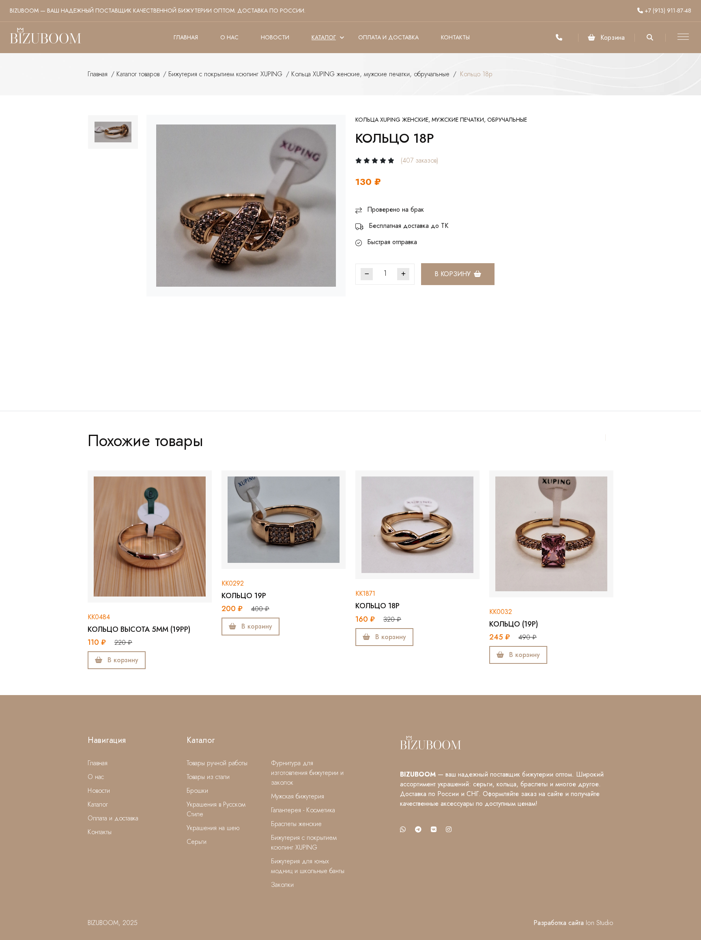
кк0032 (500, 611)
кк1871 (365, 593)
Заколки (282, 884)
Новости (275, 37)
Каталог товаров (137, 74)
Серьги (196, 841)
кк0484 (99, 617)
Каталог (324, 37)
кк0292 (232, 583)
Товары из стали (208, 776)
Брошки (197, 790)
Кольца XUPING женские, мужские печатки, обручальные (370, 74)
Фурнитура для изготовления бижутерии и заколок (307, 772)
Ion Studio (599, 922)
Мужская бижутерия (297, 796)
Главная (186, 37)
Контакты (455, 37)
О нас (229, 37)
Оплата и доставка (388, 37)
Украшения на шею (213, 828)
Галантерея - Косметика (303, 810)
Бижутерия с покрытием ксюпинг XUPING (225, 74)
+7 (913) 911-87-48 (667, 10)
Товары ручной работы (217, 763)
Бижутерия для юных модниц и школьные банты (307, 866)
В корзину (452, 274)
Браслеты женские (296, 823)
